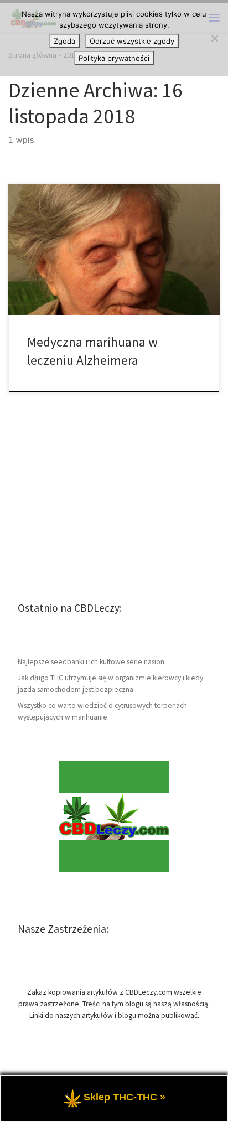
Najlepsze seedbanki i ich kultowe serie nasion (91, 661)
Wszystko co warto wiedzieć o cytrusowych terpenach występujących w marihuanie (102, 711)
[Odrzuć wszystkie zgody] (214, 38)
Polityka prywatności (114, 58)
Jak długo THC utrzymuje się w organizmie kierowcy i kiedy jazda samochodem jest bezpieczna (110, 683)
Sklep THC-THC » (124, 1097)
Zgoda (64, 41)
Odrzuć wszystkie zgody (132, 41)
